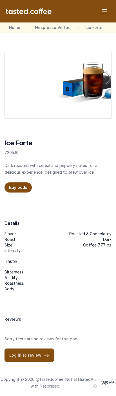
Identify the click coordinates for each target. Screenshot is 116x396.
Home (14, 27)
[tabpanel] (58, 349)
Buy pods (18, 187)
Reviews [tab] (13, 319)
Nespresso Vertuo (53, 27)
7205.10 (12, 152)
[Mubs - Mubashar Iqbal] (107, 382)
